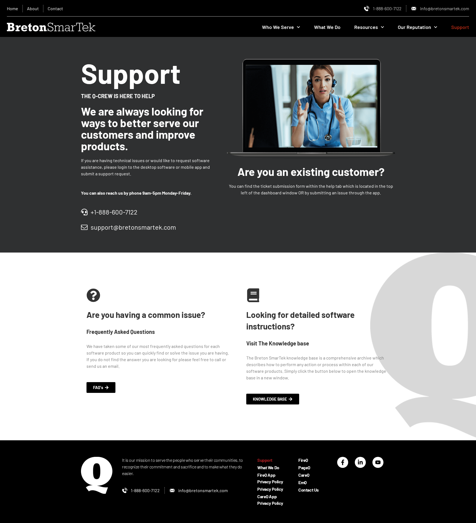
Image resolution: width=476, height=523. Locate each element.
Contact (55, 8)
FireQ (303, 460)
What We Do (327, 27)
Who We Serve (278, 27)
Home (12, 8)
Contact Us (308, 489)
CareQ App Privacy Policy (270, 500)
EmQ (302, 482)
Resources (366, 27)
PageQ (304, 467)
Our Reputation (414, 27)
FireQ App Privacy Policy (270, 478)
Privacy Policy (270, 489)
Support (460, 27)
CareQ (303, 475)
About (33, 8)
